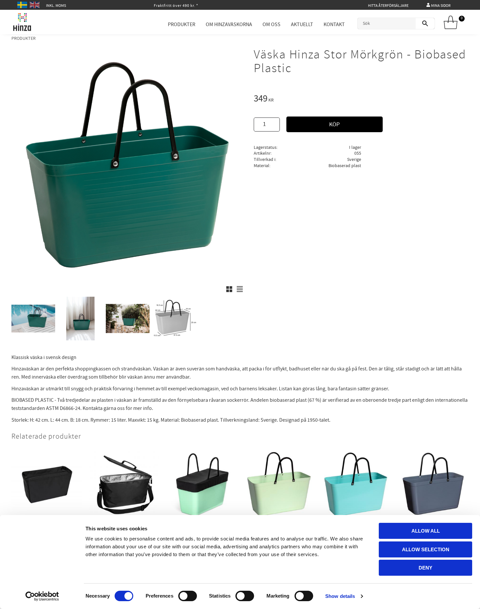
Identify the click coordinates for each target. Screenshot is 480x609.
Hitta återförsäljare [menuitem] (388, 5)
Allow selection (425, 549)
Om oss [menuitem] (271, 24)
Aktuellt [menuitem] (302, 24)
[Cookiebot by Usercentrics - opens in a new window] (42, 596)
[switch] (187, 596)
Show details (340, 596)
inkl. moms (56, 5)
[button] (229, 289)
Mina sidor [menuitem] (441, 5)
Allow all (425, 531)
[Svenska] (23, 4)
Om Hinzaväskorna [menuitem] (229, 24)
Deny (425, 567)
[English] (35, 4)
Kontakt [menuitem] (334, 24)
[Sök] (425, 23)
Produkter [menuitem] (181, 24)
